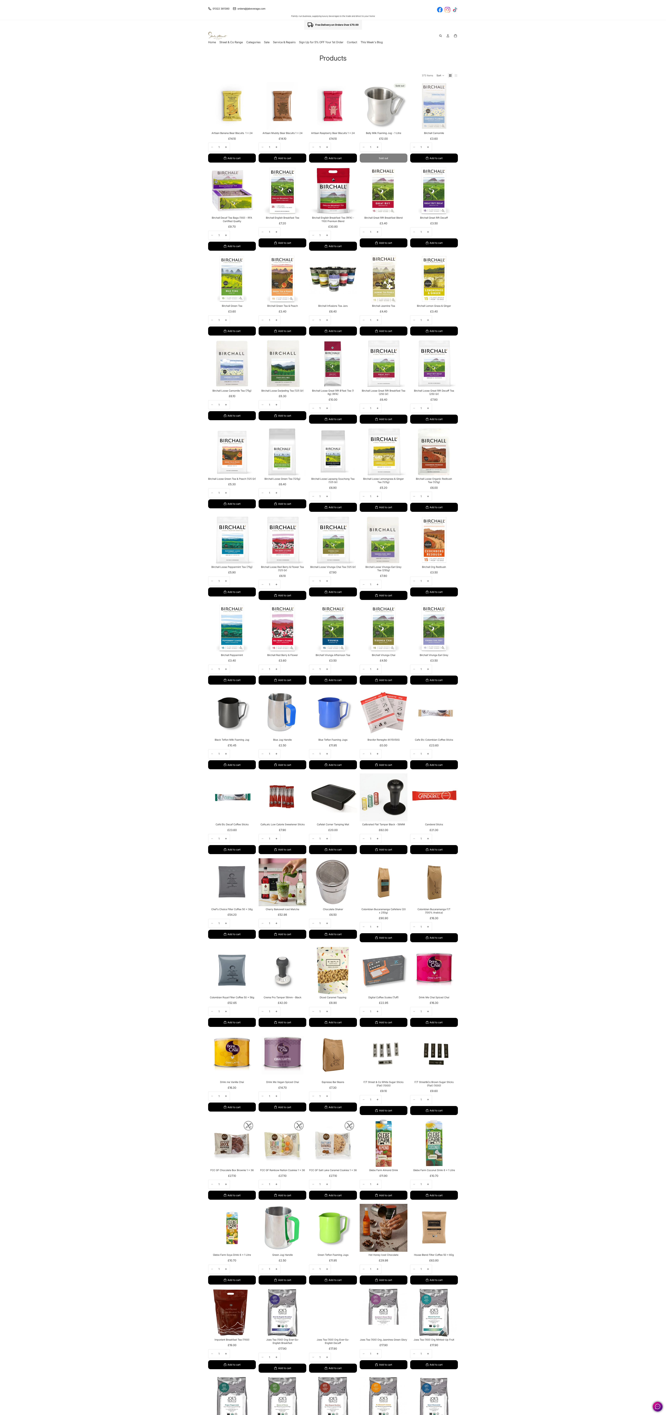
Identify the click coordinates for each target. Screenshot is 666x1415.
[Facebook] (440, 9)
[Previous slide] (264, 882)
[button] (440, 75)
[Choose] (452, 124)
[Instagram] (447, 9)
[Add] (250, 124)
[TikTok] (455, 9)
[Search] (440, 36)
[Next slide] (301, 882)
